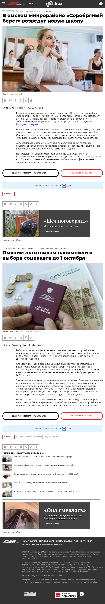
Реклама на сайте (29, 541)
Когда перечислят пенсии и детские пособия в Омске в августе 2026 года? (46, 474)
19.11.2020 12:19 (8, 11)
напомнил (45, 356)
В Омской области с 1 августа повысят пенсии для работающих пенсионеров (47, 491)
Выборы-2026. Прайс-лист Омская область (74, 541)
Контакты (26, 544)
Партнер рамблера (45, 594)
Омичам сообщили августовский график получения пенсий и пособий (44, 465)
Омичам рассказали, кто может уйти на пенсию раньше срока (40, 483)
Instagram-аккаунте (27, 124)
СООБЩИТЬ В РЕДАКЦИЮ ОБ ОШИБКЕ (47, 544)
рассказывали (41, 399)
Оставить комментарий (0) (82, 173)
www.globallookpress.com (30, 331)
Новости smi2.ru (11, 240)
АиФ (20, 94)
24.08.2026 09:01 (9, 248)
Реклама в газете (46, 541)
